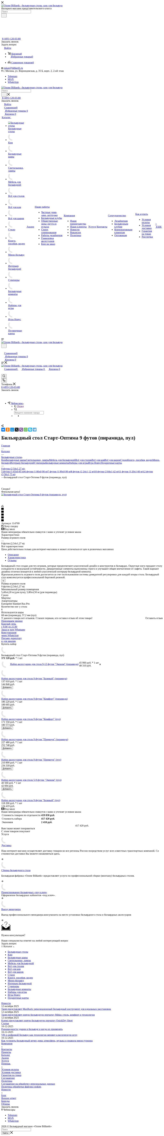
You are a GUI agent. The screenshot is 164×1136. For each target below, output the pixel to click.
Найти (5, 1133)
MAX (11, 79)
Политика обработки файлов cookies (21, 1086)
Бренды (5, 1101)
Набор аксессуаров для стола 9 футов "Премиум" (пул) (31, 759)
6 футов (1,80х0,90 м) (36, 471)
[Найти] (4, 15)
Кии (3, 460)
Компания (6, 1043)
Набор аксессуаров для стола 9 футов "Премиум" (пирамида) (34, 739)
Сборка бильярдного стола (15, 870)
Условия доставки (11, 1072)
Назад (20, 406)
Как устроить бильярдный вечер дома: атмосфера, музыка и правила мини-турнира (47, 1040)
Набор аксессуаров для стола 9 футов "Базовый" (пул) (30, 800)
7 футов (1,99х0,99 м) (59, 471)
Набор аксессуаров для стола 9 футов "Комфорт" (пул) (31, 719)
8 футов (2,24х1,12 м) (82, 471)
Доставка (6, 845)
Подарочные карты (111, 463)
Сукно (123, 460)
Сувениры (39, 463)
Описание (13, 554)
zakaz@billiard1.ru (13, 68)
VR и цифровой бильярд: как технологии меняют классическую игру (39, 1035)
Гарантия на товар (11, 1075)
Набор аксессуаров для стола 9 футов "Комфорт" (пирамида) (34, 698)
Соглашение (8, 1078)
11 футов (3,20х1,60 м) (131, 471)
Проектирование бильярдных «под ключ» (24, 892)
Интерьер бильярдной (22, 463)
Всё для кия (98, 460)
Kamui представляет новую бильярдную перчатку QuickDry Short (37, 1020)
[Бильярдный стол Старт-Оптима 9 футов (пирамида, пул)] (34, 494)
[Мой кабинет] (2, 350)
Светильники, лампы (37, 460)
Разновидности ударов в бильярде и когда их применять (32, 1029)
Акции (5, 1058)
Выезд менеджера (11, 909)
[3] (82, 514)
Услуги (5, 1060)
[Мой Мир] (12, 430)
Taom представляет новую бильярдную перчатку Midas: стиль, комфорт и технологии (48, 1014)
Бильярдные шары (16, 460)
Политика (6, 1081)
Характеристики (17, 557)
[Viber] (21, 430)
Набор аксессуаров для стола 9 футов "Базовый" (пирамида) (34, 678)
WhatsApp (13, 82)
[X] (17, 430)
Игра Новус (94, 463)
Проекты (6, 1052)
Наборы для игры (78, 463)
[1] (82, 509)
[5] (82, 520)
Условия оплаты (10, 1069)
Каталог (5, 1055)
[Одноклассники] (8, 430)
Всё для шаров (112, 460)
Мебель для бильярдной (62, 460)
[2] (82, 511)
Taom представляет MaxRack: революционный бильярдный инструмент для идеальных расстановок (56, 1009)
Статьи (5, 1023)
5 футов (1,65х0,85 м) (13, 471)
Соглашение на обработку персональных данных (28, 1083)
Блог (3, 1095)
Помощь (5, 1063)
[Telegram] (35, 430)
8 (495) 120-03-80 (11, 38)
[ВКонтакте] (3, 430)
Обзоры (5, 1104)
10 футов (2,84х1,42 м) (106, 471)
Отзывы (12, 560)
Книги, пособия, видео (139, 460)
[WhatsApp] (26, 430)
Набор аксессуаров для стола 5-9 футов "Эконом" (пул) (31, 780)
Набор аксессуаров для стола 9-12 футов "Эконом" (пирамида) (44, 664)
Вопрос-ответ (8, 1098)
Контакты (6, 1049)
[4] (82, 517)
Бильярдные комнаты (57, 463)
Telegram (12, 76)
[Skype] (30, 430)
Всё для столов (83, 460)
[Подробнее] (2, 859)
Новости (6, 1003)
